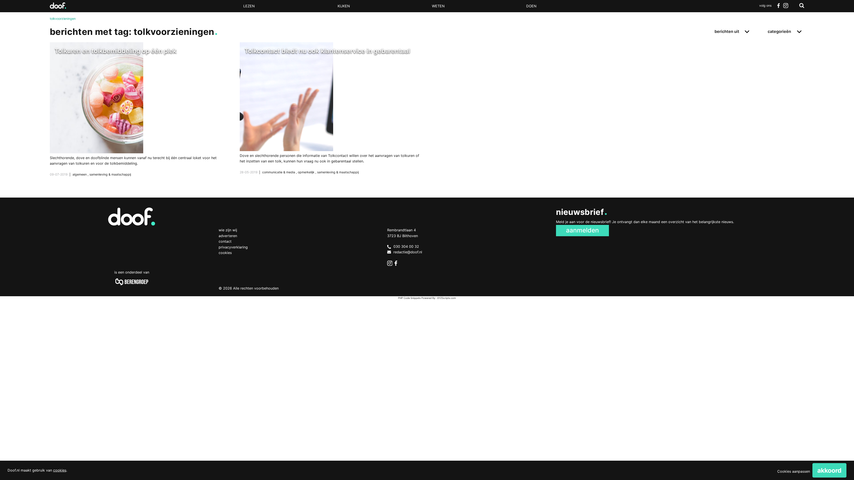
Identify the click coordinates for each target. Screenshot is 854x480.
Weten (438, 6)
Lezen (249, 6)
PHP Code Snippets (409, 298)
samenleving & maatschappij (110, 174)
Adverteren (228, 236)
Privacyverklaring (233, 247)
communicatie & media (279, 172)
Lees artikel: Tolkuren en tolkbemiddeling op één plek (142, 115)
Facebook (778, 5)
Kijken (344, 6)
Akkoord (829, 470)
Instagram (785, 5)
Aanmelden (582, 230)
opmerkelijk (306, 172)
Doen (531, 6)
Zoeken (801, 5)
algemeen (80, 174)
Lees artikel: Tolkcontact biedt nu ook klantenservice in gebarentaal (332, 113)
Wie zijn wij (228, 230)
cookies (59, 470)
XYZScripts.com (446, 298)
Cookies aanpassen (793, 471)
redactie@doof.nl (407, 252)
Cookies (225, 252)
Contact (225, 241)
